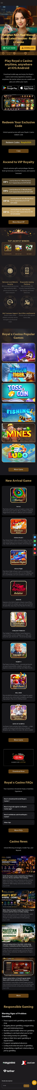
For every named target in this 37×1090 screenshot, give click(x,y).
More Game (18, 470)
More (18, 996)
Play (20, 757)
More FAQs (18, 830)
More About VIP (19, 222)
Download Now (19, 771)
